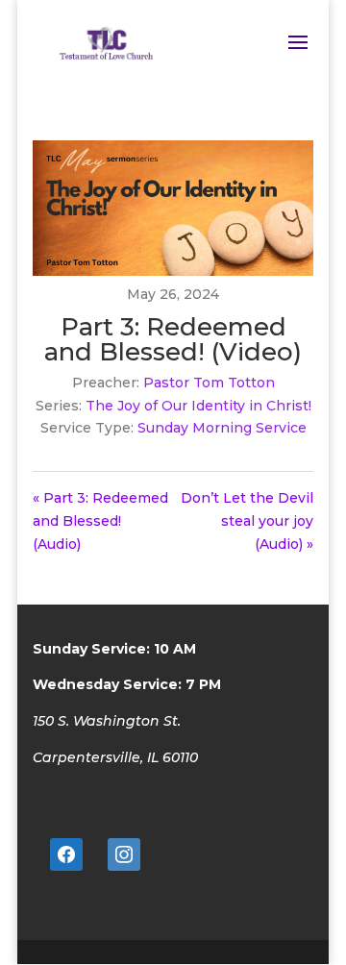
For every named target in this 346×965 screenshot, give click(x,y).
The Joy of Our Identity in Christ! (198, 405)
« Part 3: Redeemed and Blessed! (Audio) (100, 521)
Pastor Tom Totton (209, 382)
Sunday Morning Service (222, 427)
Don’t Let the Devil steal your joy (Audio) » (247, 521)
